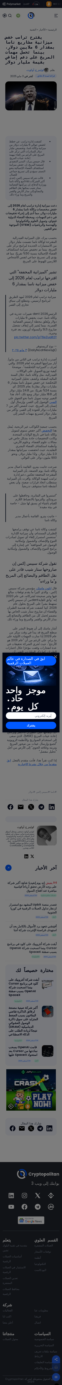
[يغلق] (55, 656)
